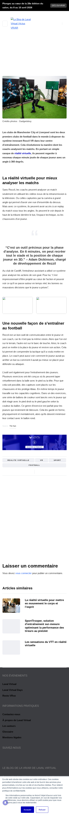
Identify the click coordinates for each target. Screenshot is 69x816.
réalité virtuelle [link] (22, 153)
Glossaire (7, 731)
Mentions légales (11, 737)
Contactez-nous (11, 714)
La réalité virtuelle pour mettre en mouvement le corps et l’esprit (44, 603)
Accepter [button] (27, 809)
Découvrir (58, 5)
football (34, 465)
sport (57, 460)
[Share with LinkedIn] (48, 471)
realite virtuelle (18, 460)
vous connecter (23, 573)
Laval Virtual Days (12, 690)
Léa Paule (34, 538)
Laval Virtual (9, 684)
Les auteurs (9, 726)
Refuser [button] (42, 809)
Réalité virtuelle (39, 70)
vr (41, 460)
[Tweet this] (44, 471)
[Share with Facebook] (40, 471)
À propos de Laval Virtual (16, 720)
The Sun (12, 426)
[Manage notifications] (5, 802)
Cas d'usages (34, 74)
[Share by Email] (52, 471)
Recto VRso (9, 695)
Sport (21, 70)
